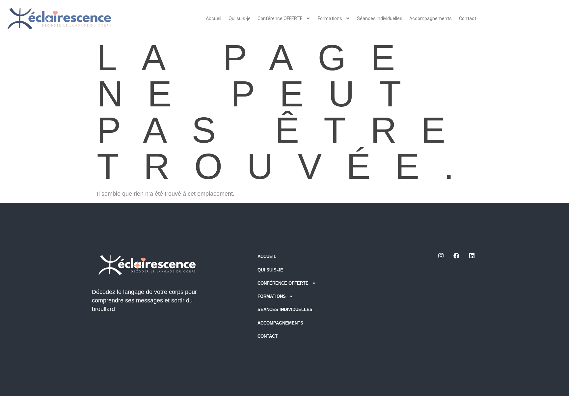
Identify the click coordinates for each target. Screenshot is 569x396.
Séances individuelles (379, 18)
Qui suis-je (240, 18)
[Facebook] (456, 255)
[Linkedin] (472, 255)
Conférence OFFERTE (280, 18)
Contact (467, 18)
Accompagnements (430, 18)
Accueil (213, 18)
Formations (330, 18)
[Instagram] (441, 255)
